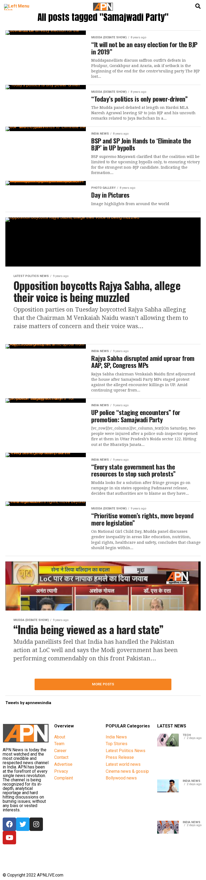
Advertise (63, 764)
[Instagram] (36, 824)
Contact (61, 757)
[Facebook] (9, 824)
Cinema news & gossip (127, 771)
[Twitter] (23, 824)
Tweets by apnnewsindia (28, 703)
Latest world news (123, 764)
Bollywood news (121, 778)
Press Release (120, 757)
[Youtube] (9, 837)
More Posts (103, 684)
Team (59, 743)
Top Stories (116, 743)
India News (116, 737)
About (59, 737)
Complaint (63, 778)
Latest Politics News (125, 750)
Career (60, 750)
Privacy (61, 771)
